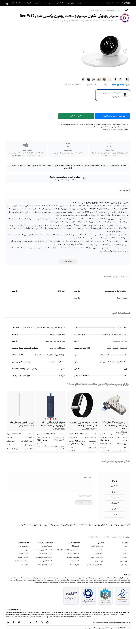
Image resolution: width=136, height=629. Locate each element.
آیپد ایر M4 (75, 561)
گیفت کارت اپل (47, 546)
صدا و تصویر (61, 3)
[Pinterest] (13, 622)
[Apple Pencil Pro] (19, 405)
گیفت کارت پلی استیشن (43, 550)
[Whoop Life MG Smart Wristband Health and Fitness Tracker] (82, 405)
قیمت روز (51, 3)
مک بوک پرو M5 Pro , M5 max (68, 550)
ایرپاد (85, 3)
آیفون (97, 3)
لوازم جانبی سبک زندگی (95, 564)
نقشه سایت (23, 553)
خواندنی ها (19, 3)
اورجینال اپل (99, 561)
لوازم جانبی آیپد (97, 553)
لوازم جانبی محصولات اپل (112, 10)
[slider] (118, 85)
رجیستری (24, 564)
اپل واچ (79, 3)
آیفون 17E (75, 546)
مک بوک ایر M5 (73, 553)
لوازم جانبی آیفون (96, 546)
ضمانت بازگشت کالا (21, 561)
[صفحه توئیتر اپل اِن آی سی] (30, 622)
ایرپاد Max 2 (74, 564)
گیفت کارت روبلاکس (44, 564)
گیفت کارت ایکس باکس (43, 557)
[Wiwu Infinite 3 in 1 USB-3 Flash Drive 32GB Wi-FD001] (113, 405)
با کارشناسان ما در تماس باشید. (65, 180)
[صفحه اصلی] (127, 3)
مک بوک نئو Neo (73, 557)
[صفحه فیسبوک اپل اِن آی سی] (36, 622)
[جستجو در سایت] (12, 3)
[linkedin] (19, 622)
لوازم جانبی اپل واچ (96, 557)
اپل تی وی (124, 561)
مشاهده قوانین (17, 155)
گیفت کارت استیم (45, 553)
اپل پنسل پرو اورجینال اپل (22, 422)
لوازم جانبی (71, 3)
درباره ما (25, 550)
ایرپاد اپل (124, 564)
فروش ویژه (109, 3)
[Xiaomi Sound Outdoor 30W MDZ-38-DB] (50, 405)
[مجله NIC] (71, 595)
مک (102, 3)
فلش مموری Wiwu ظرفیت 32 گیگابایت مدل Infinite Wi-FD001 (115, 425)
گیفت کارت (119, 3)
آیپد (91, 3)
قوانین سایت (23, 557)
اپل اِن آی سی (128, 10)
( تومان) (112, 116)
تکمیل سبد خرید (76, 115)
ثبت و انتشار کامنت (84, 503)
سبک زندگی (95, 10)
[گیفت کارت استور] (88, 595)
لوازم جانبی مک (97, 550)
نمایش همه (68, 261)
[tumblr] (24, 622)
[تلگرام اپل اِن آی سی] (47, 622)
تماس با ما (29, 3)
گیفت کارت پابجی (46, 561)
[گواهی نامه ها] (122, 596)
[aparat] (8, 622)
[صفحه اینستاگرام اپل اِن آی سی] (41, 622)
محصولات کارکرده (40, 3)
